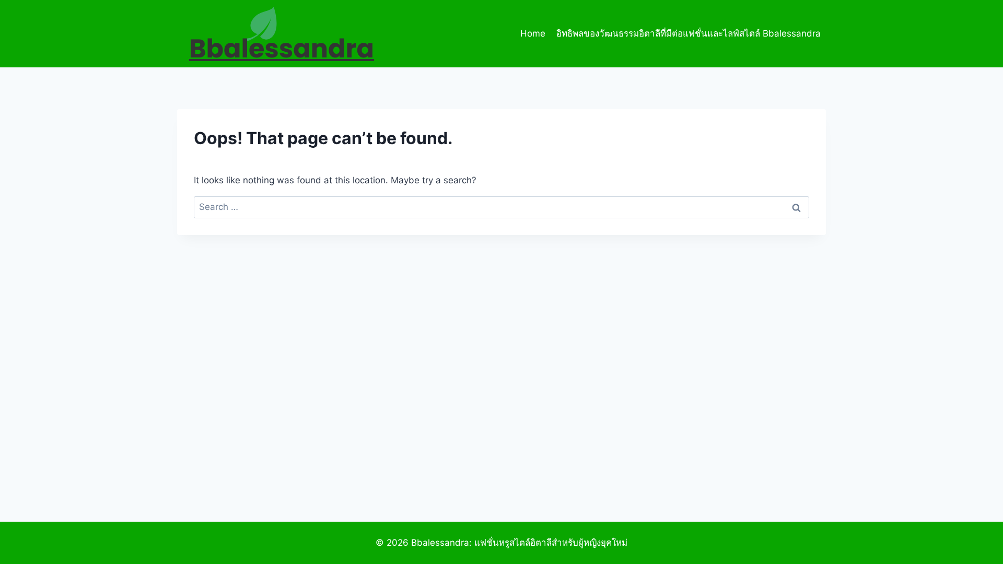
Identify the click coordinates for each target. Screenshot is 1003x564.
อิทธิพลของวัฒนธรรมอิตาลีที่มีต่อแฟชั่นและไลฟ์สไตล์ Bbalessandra (688, 33)
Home (532, 33)
